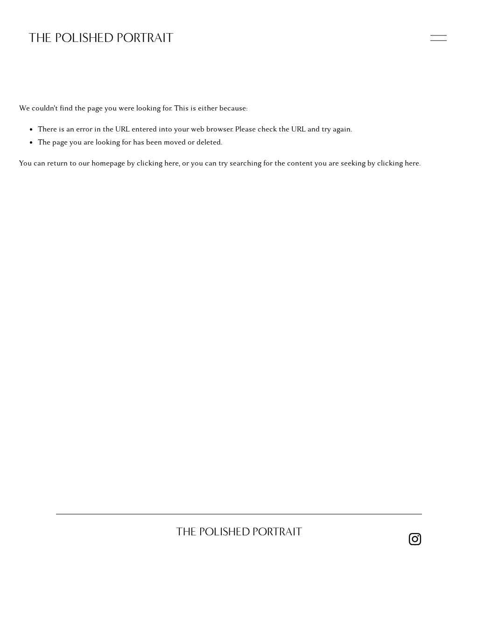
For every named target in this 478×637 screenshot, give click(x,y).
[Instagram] (415, 539)
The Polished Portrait (101, 37)
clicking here (158, 163)
